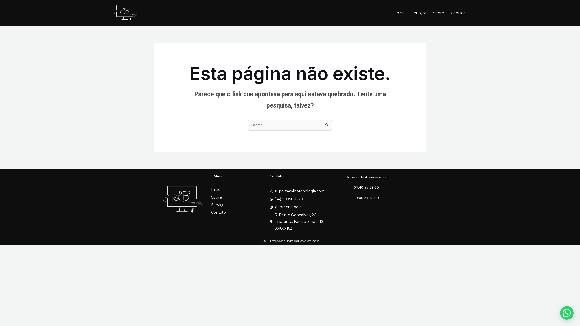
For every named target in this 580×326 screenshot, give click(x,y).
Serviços (418, 13)
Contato (458, 13)
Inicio (400, 13)
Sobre (438, 13)
